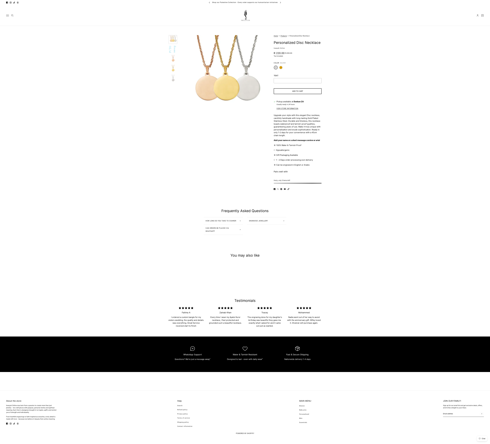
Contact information (184, 426)
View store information (287, 108)
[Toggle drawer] (7, 15)
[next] (280, 2)
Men (300, 418)
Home (276, 36)
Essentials (303, 422)
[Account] (477, 15)
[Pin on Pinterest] (281, 189)
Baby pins (303, 410)
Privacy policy (182, 414)
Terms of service (183, 418)
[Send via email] (285, 189)
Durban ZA (299, 101)
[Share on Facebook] (275, 189)
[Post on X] (278, 189)
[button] (288, 189)
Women (302, 406)
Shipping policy (183, 422)
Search (179, 405)
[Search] (12, 15)
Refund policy (182, 410)
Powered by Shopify (245, 433)
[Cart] (482, 15)
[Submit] (481, 413)
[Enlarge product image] (224, 78)
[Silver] (275, 67)
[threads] (18, 2)
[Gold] (280, 67)
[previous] (209, 2)
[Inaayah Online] (245, 15)
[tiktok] (14, 2)
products (283, 36)
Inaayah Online (279, 48)
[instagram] (11, 2)
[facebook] (7, 2)
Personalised (304, 414)
